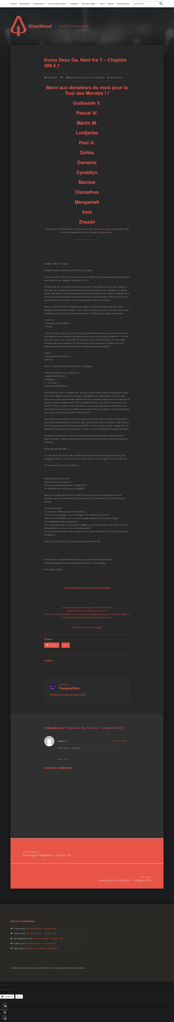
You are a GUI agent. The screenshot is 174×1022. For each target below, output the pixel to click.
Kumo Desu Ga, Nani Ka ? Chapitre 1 (41, 948)
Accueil (13, 3)
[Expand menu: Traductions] (44, 3)
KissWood (40, 26)
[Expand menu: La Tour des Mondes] (66, 3)
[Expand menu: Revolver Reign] (96, 3)
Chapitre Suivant (103, 587)
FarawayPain (116, 77)
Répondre (64, 759)
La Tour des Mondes (56, 3)
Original (73, 3)
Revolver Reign (88, 3)
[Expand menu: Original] (78, 3)
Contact (110, 3)
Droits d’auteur (123, 3)
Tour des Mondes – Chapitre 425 (48, 938)
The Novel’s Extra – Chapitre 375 (41, 933)
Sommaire (88, 587)
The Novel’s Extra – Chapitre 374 (41, 943)
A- (5, 1019)
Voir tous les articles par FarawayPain (67, 694)
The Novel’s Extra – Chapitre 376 (41, 928)
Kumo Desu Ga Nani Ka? (80, 77)
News (102, 3)
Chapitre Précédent (72, 587)
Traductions (38, 3)
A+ (5, 1006)
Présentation (24, 3)
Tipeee (108, 229)
